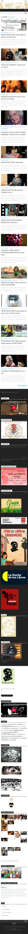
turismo (10, 740)
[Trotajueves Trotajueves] (1, 690)
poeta (20, 736)
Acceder (4, 906)
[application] (14, 710)
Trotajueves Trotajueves (5, 688)
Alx (21, 929)
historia (2, 732)
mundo (19, 734)
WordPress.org (5, 915)
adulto (2, 724)
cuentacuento (22, 726)
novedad (3, 736)
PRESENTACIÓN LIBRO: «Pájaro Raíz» (12, 162)
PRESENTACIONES (4, 32)
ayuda (17, 724)
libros (16, 732)
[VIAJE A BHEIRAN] (11, 762)
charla (12, 726)
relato (10, 738)
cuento (2, 728)
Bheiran (23, 724)
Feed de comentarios (6, 912)
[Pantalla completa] (25, 716)
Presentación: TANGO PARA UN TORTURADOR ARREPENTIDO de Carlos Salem (12, 252)
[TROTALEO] (8, 636)
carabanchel (5, 726)
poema (12, 736)
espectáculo (7, 730)
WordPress (14, 929)
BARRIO (2, 62)
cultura (6, 728)
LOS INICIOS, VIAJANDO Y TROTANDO (9, 883)
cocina (18, 726)
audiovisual (11, 724)
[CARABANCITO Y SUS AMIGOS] (11, 878)
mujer (16, 734)
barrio (20, 724)
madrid (12, 734)
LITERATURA (5, 734)
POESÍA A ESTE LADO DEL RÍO (19, 126)
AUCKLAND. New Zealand (6, 886)
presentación (5, 738)
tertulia (24, 738)
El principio (19, 728)
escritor (24, 728)
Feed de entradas (5, 909)
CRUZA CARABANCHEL (5, 126)
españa (2, 730)
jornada (7, 732)
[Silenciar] (23, 716)
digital (10, 728)
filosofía (12, 730)
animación (6, 724)
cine (16, 726)
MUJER (12, 126)
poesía (17, 736)
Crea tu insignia (12, 688)
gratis (16, 730)
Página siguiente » (22, 385)
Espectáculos (4, 368)
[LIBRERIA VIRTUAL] (11, 658)
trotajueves (4, 740)
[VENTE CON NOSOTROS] (14, 438)
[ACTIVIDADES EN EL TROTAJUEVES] (14, 485)
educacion (14, 728)
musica (23, 734)
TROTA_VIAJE (15, 280)
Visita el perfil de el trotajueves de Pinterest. (10, 861)
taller (17, 738)
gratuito (21, 730)
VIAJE (14, 740)
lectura (12, 732)
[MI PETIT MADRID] (11, 807)
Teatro (20, 738)
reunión (13, 738)
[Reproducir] (2, 716)
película (8, 736)
